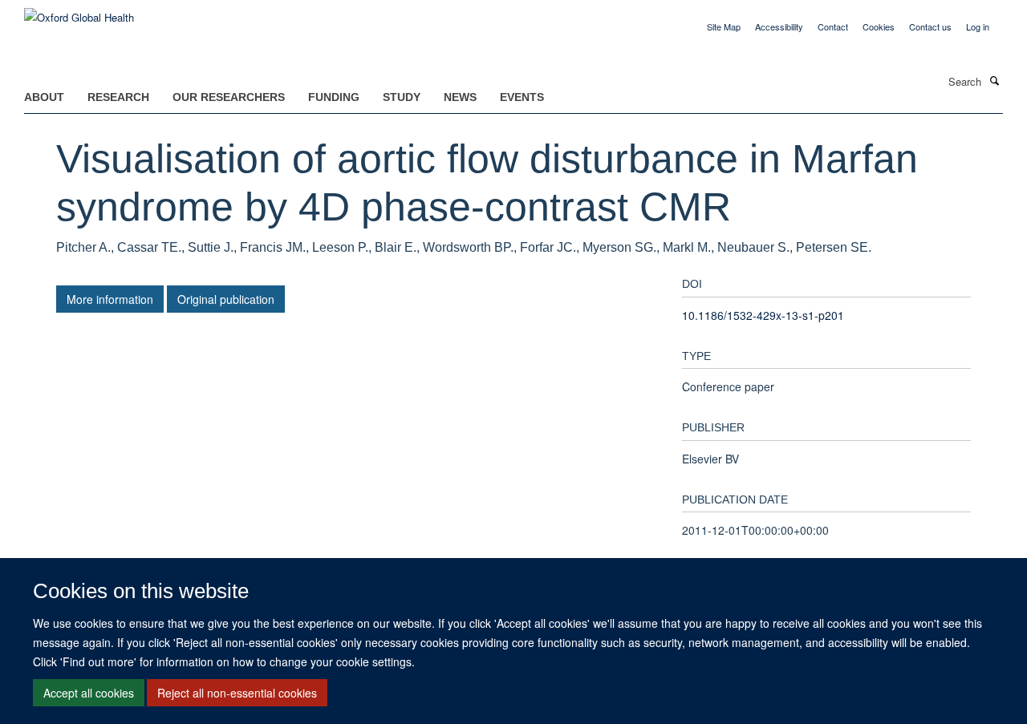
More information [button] (110, 299)
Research (118, 97)
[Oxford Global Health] (79, 11)
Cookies (879, 26)
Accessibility (779, 26)
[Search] (994, 80)
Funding (333, 97)
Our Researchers (229, 97)
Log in (977, 26)
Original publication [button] (225, 299)
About (44, 97)
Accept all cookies (88, 693)
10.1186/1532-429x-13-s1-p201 (763, 315)
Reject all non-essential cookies (237, 693)
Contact (833, 26)
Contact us (930, 26)
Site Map (724, 26)
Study (401, 97)
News (460, 97)
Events (522, 97)
